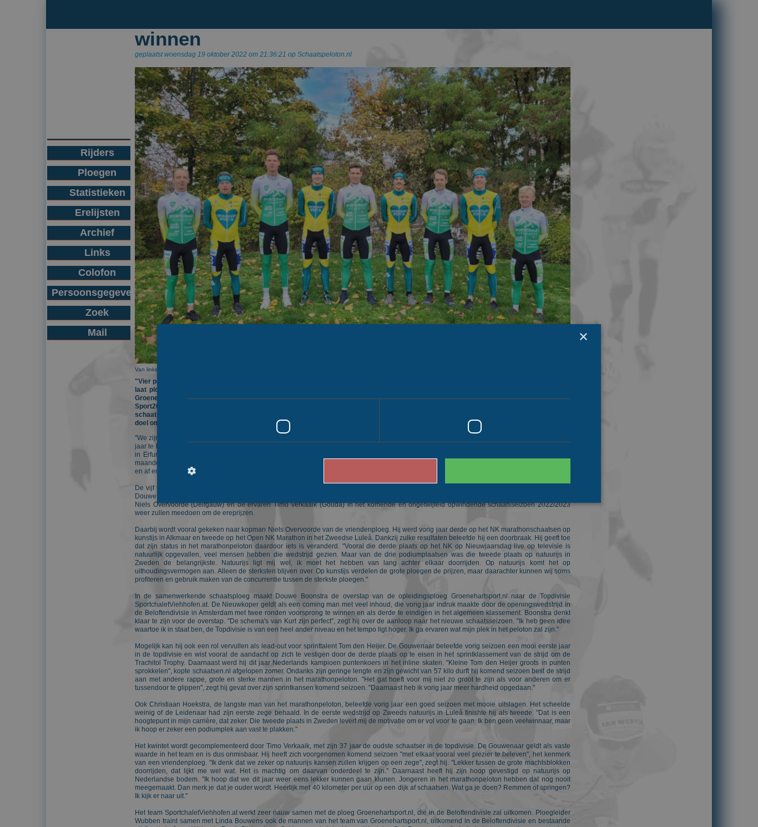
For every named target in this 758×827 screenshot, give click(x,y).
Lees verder (524, 383)
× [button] (583, 337)
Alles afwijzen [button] (396, 470)
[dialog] (379, 413)
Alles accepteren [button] (513, 470)
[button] (233, 471)
